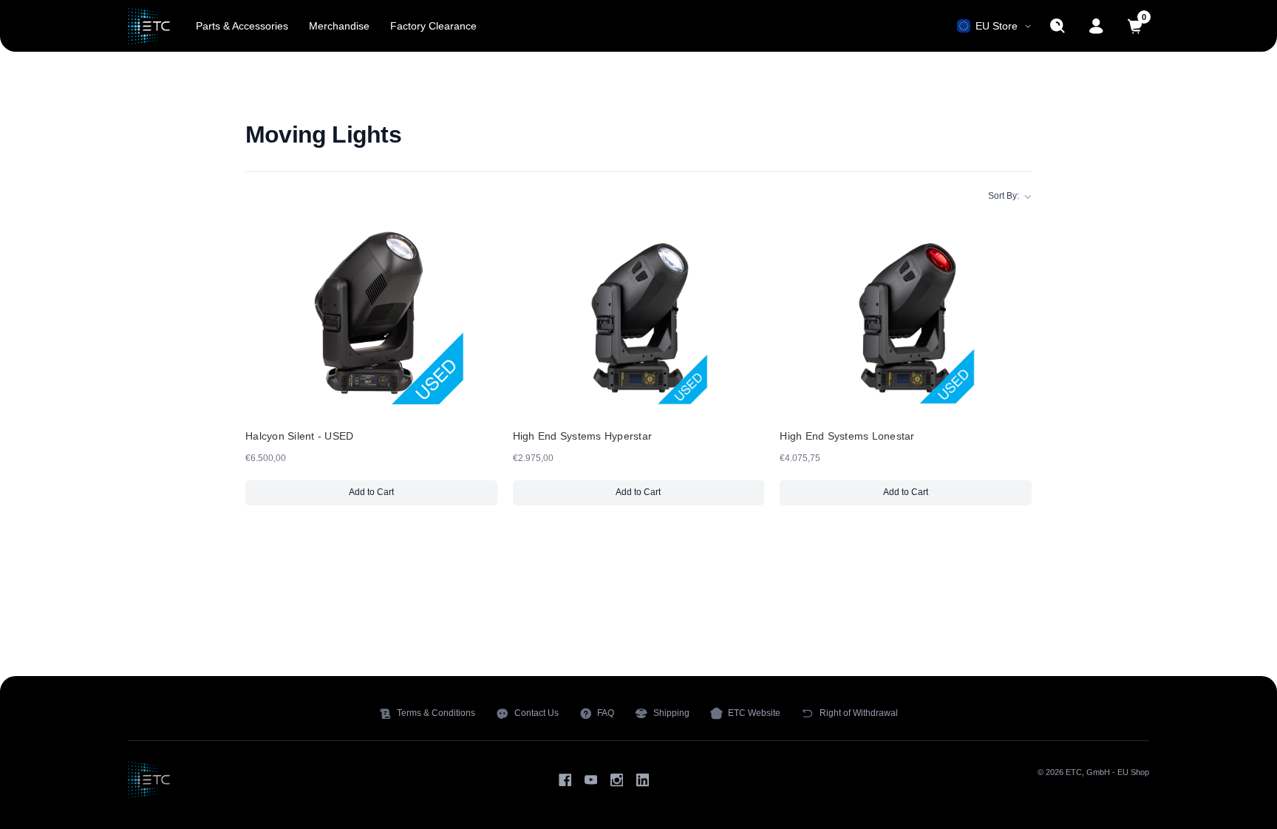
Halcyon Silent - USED (299, 436)
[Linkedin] (642, 780)
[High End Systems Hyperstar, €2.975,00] (639, 312)
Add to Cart (407, 495)
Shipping (671, 713)
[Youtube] (591, 780)
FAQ (605, 713)
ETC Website (754, 713)
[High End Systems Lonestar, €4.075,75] (906, 312)
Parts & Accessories (242, 26)
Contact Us (536, 713)
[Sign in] (1096, 26)
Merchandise (339, 26)
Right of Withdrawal (859, 713)
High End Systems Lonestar (847, 436)
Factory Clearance (433, 26)
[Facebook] (565, 780)
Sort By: (1003, 196)
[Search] (1057, 26)
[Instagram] (616, 780)
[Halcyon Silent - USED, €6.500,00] (371, 312)
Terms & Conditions (436, 713)
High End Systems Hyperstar (583, 436)
